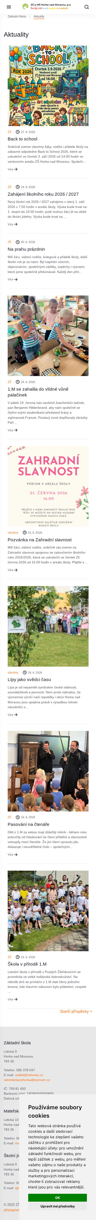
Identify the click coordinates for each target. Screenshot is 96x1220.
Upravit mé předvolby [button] (58, 1206)
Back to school (22, 138)
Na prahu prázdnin (26, 249)
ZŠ (9, 132)
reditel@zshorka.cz (29, 1075)
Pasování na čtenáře (28, 824)
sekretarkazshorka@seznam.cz (27, 1080)
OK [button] (57, 1198)
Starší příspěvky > (76, 1011)
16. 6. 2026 (28, 817)
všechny (13, 532)
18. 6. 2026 (35, 672)
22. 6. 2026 (35, 532)
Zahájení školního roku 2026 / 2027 (43, 194)
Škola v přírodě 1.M (27, 964)
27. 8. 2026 (28, 132)
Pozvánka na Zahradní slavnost (40, 539)
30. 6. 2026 (28, 242)
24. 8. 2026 (28, 187)
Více (10, 169)
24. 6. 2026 (28, 382)
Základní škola (17, 16)
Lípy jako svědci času (29, 679)
